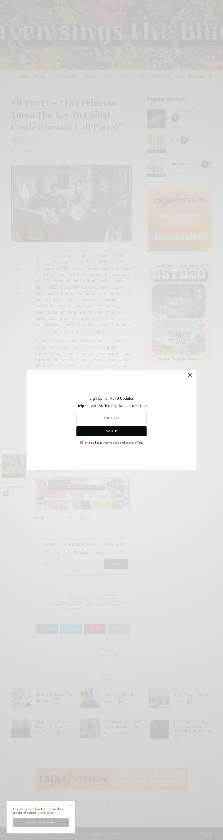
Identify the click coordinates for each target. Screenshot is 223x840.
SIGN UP (111, 431)
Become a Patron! (133, 405)
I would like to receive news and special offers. (114, 442)
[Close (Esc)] (190, 377)
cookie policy (46, 813)
